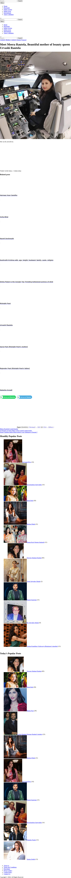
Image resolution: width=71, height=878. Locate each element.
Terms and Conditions (10, 867)
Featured (23, 40)
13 (44, 427)
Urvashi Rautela (13, 429)
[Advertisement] (35, 157)
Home (5, 6)
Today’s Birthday (9, 14)
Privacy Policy (8, 870)
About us (6, 865)
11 (39, 427)
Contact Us (7, 874)
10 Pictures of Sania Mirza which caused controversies (16, 430)
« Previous (31, 427)
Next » (52, 427)
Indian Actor (7, 11)
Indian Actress (8, 9)
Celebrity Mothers (5, 40)
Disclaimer (7, 869)
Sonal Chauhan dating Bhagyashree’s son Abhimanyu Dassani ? (18, 432)
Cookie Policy (8, 872)
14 (45, 427)
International (7, 13)
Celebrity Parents (16, 40)
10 (38, 427)
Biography (7, 8)
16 (49, 427)
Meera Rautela (4, 429)
